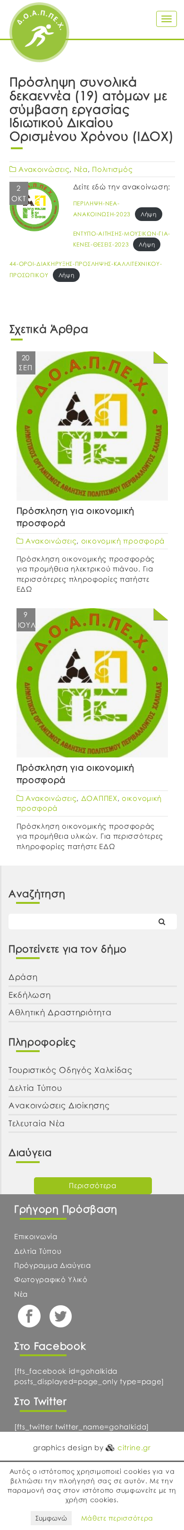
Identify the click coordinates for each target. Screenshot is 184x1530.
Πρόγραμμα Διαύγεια (52, 1265)
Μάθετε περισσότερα (117, 1518)
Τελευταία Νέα (36, 1123)
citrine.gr (134, 1447)
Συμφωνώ (51, 1518)
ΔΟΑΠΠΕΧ (99, 798)
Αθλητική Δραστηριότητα (59, 1012)
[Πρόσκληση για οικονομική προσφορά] (92, 428)
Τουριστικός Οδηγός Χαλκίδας (70, 1070)
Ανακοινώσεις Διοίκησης (58, 1105)
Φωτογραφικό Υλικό (51, 1279)
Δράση (23, 977)
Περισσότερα (93, 1185)
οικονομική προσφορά (123, 540)
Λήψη (149, 214)
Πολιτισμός (112, 169)
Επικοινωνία (36, 1236)
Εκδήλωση (29, 995)
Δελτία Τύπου (35, 1088)
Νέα (81, 169)
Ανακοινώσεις (43, 169)
